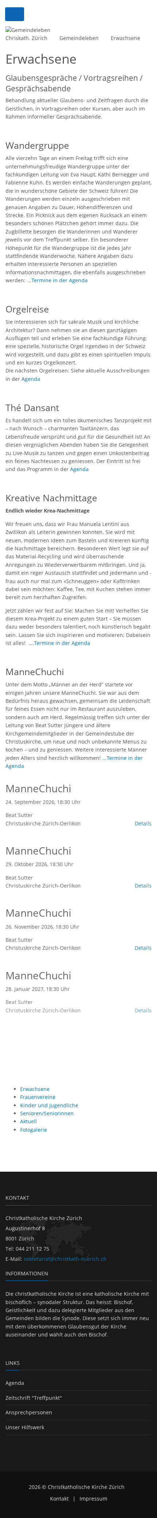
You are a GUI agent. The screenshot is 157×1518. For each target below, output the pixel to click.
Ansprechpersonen (28, 1412)
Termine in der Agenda (62, 643)
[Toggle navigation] (14, 14)
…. (31, 643)
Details (143, 823)
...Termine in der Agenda (57, 280)
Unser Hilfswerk (24, 1427)
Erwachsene (125, 38)
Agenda (31, 378)
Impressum (93, 1498)
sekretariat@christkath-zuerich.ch (65, 1258)
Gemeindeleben (79, 38)
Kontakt (59, 1498)
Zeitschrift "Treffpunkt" (33, 1397)
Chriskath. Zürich (26, 38)
